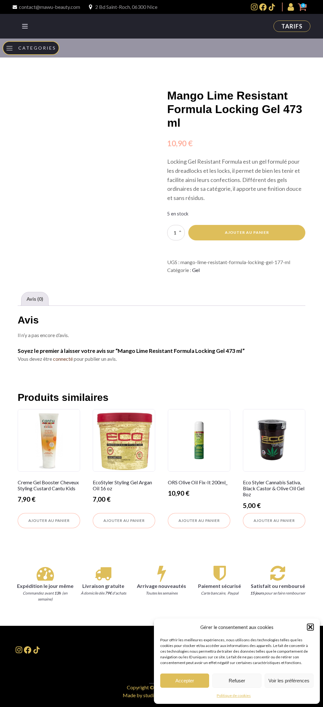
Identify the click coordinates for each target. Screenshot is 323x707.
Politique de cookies (234, 695)
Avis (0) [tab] (34, 299)
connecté (63, 359)
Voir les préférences (288, 680)
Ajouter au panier (247, 232)
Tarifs (291, 26)
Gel (196, 270)
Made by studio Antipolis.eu (153, 695)
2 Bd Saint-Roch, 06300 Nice (126, 7)
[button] (310, 627)
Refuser (237, 680)
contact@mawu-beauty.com (49, 7)
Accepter (184, 680)
